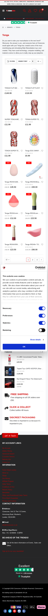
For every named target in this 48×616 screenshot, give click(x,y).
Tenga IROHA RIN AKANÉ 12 (13, 244)
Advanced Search (8, 454)
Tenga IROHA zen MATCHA (33, 213)
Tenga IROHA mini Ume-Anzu (13, 213)
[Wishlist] (35, 10)
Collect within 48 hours (35, 18)
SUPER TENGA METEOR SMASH (13, 119)
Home (3, 27)
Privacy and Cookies (9, 501)
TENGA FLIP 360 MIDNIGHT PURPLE (13, 88)
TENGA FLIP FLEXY (32, 88)
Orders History (7, 451)
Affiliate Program (8, 481)
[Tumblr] (24, 611)
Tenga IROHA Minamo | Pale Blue (33, 182)
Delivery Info (6, 459)
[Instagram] (19, 611)
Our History (6, 478)
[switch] (42, 316)
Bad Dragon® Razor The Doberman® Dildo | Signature (30, 379)
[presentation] (42, 352)
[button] (22, 88)
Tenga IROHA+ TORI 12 (33, 244)
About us (5, 473)
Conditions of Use (8, 487)
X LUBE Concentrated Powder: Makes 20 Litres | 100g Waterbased (30, 357)
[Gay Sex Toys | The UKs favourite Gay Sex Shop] (10, 11)
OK (24, 347)
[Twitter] (10, 611)
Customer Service (8, 456)
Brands (9, 27)
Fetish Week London (9, 470)
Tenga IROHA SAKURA (13, 182)
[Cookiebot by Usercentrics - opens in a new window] (35, 267)
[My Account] (29, 10)
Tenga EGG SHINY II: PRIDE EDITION (33, 151)
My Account (6, 448)
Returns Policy (7, 490)
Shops (4, 475)
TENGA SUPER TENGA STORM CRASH (13, 151)
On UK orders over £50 (14, 18)
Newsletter (5, 492)
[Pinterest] (14, 611)
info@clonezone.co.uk (9, 525)
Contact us (6, 462)
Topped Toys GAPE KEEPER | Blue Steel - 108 (30, 368)
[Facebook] (5, 611)
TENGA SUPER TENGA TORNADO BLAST (33, 119)
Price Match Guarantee (10, 498)
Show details (35, 340)
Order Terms (6, 484)
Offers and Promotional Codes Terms (14, 495)
